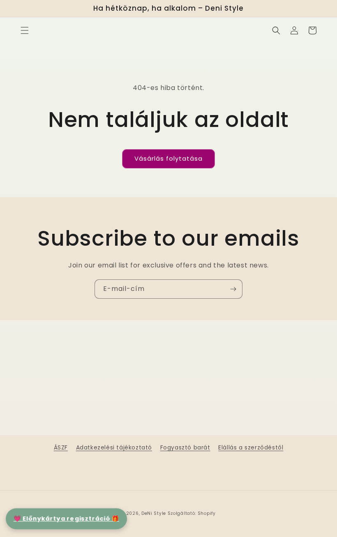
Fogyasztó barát (185, 447)
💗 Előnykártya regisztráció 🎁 (66, 518)
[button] (25, 30)
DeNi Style (153, 513)
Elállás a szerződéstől (250, 447)
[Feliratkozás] (233, 289)
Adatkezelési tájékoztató (114, 447)
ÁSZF (61, 447)
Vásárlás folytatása (168, 158)
